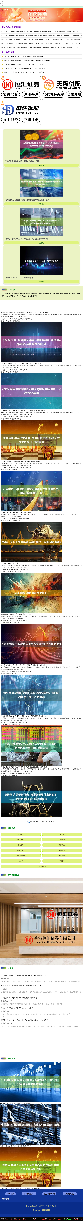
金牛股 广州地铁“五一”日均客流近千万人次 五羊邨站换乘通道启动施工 (23, 997)
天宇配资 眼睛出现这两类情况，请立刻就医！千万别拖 (24, 64)
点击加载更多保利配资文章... (41, 821)
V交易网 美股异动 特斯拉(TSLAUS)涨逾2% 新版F (23, 161)
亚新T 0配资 (21, 850)
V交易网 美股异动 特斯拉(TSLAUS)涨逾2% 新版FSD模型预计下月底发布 (24, 975)
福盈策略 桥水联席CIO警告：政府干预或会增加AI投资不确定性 (20, 985)
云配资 (3, 319)
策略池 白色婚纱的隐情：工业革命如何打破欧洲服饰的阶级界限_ (27, 60)
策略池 (21, 861)
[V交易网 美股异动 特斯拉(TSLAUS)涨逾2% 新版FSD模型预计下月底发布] (41, 144)
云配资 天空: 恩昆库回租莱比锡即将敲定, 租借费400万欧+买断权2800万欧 (24, 312)
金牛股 (41, 243)
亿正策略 (4, 569)
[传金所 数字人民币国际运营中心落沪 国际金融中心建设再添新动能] (30, 1167)
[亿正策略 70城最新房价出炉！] (31, 593)
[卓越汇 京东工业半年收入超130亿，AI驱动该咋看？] (31, 542)
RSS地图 (45, 1206)
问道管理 (62, 850)
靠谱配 (3, 773)
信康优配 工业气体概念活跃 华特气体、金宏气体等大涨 (24, 72)
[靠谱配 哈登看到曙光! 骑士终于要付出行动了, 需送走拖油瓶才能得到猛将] (31, 796)
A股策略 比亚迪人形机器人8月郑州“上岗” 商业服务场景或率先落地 (21, 1103)
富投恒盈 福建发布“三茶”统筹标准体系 (19, 277)
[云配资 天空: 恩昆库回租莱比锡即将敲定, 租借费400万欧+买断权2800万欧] (31, 342)
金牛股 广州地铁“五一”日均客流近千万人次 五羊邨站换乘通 (26, 239)
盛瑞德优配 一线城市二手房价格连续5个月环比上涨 (17, 614)
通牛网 (3, 671)
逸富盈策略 (62, 856)
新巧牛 (62, 834)
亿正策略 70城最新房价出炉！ (10, 563)
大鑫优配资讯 (21, 840)
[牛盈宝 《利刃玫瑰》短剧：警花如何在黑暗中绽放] (30, 1124)
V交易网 (41, 165)
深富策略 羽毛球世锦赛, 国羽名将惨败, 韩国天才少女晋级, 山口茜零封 (23, 410)
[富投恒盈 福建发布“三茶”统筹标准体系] (41, 260)
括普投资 (62, 840)
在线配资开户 (69, 1193)
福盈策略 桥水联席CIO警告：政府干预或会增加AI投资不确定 (27, 200)
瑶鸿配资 (21, 834)
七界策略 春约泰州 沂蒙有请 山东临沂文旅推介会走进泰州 (19, 1007)
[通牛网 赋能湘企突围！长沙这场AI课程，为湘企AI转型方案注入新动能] (31, 695)
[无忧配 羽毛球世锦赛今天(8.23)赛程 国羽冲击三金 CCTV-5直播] (31, 391)
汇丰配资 (4, 468)
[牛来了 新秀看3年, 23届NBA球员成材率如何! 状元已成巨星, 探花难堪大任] (31, 745)
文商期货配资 (21, 856)
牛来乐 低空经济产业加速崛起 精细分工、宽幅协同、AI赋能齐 (26, 68)
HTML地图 (53, 1206)
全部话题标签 (41, 866)
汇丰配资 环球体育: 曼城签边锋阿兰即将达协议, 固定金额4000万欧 (22, 461)
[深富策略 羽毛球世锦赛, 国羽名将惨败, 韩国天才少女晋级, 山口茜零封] (31, 440)
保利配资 (10, 1193)
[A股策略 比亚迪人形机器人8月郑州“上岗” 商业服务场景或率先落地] (30, 1082)
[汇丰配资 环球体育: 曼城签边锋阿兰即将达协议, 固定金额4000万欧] (31, 491)
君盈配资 (21, 845)
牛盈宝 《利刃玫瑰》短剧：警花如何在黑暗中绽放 (16, 1146)
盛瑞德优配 (4, 620)
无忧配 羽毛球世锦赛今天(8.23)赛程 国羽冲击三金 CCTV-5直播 (21, 363)
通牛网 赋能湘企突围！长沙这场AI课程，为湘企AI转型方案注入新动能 (23, 665)
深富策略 (4, 417)
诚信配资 (62, 845)
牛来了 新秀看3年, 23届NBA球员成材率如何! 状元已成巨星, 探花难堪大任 (24, 716)
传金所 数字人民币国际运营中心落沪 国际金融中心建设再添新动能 (21, 1188)
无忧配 (3, 370)
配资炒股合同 (29, 1193)
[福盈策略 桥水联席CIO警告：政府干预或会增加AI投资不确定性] (41, 183)
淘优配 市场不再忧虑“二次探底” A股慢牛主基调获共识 (23, 56)
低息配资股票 (49, 1193)
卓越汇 (3, 518)
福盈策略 (41, 204)
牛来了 (3, 722)
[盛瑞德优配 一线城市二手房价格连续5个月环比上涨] (31, 644)
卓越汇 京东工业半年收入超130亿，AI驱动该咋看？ (17, 512)
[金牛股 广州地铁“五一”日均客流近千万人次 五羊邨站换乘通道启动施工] (41, 222)
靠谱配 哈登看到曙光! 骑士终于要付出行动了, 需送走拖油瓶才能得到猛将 (24, 767)
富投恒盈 (41, 282)
